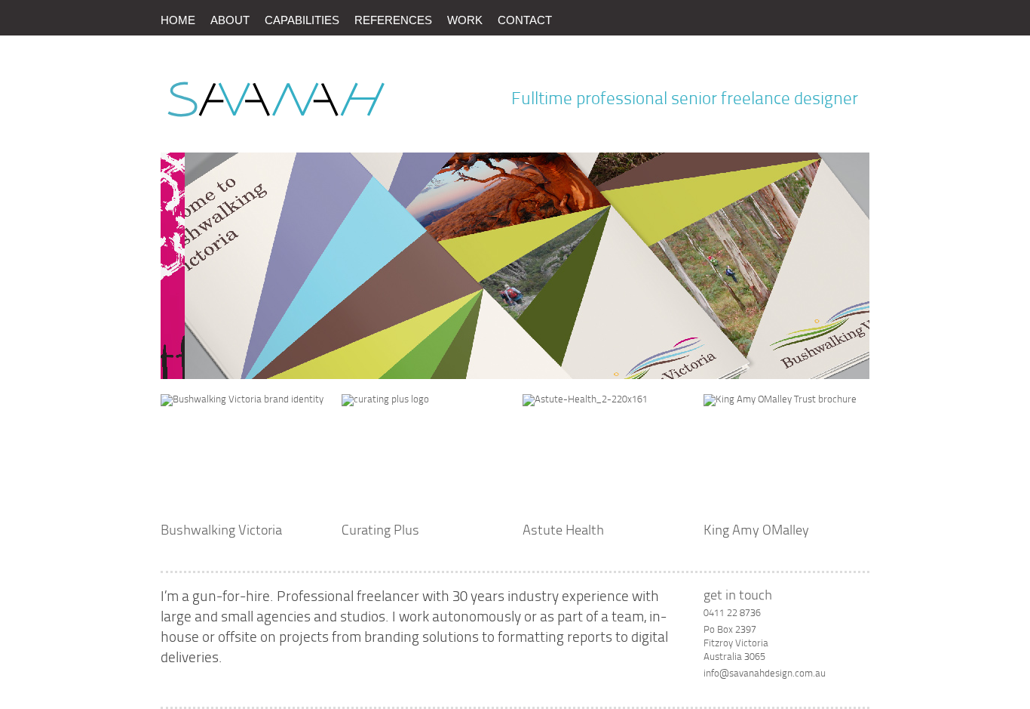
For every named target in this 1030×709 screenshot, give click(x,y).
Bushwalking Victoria (221, 531)
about (230, 20)
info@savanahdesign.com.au (765, 674)
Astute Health (563, 531)
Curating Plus (380, 531)
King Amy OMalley (756, 531)
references (393, 20)
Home (178, 20)
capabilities (302, 20)
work (465, 20)
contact (525, 20)
